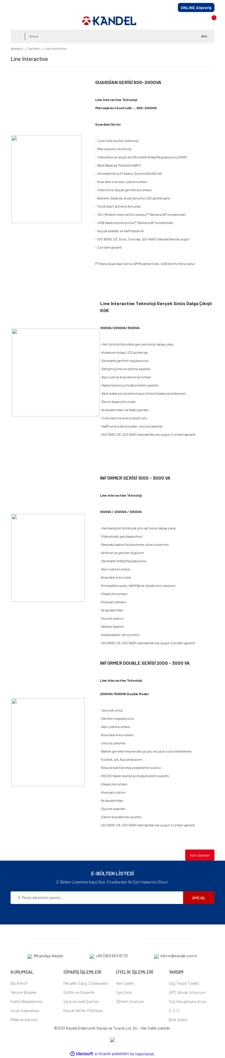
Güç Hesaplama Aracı (188, 1001)
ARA (204, 36)
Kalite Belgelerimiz (26, 1001)
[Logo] (109, 20)
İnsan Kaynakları (25, 1010)
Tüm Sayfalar (200, 855)
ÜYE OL (198, 897)
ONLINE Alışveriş (196, 7)
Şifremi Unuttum (130, 1001)
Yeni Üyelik (125, 983)
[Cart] (211, 20)
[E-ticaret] (112, 1054)
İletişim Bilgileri (24, 992)
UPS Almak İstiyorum (187, 992)
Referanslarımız (24, 1019)
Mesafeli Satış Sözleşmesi (85, 983)
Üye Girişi (124, 992)
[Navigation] (16, 21)
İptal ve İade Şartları (81, 1001)
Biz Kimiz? (19, 983)
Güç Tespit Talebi (184, 983)
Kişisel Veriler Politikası (83, 1010)
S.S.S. (174, 1010)
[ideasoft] (81, 1054)
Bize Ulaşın (178, 1019)
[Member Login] (199, 20)
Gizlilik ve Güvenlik (79, 992)
